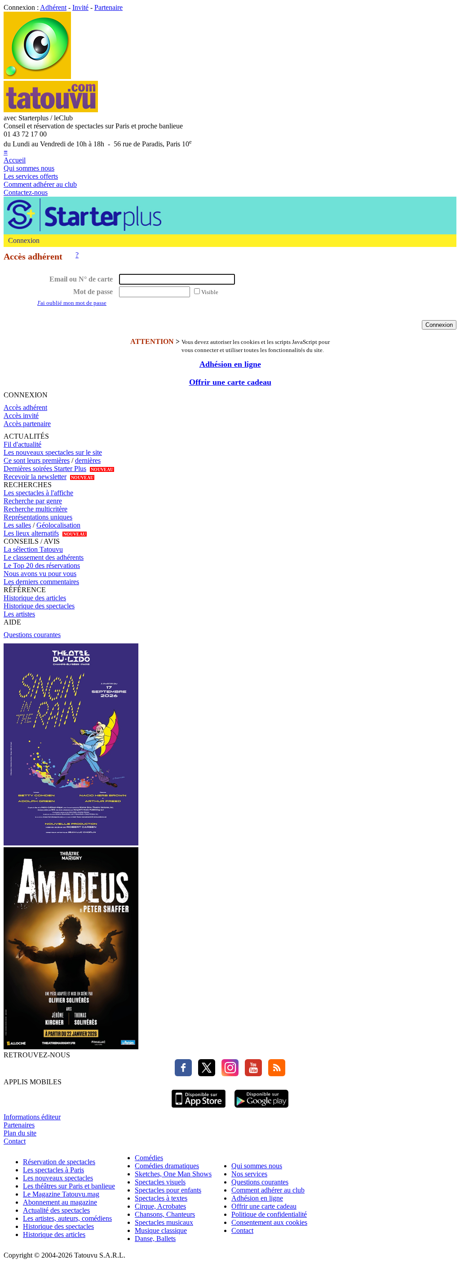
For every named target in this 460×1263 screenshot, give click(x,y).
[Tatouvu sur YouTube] (251, 1074)
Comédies (149, 1158)
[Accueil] (37, 76)
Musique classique (161, 1230)
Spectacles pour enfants (168, 1190)
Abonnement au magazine (60, 1202)
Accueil (15, 160)
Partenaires (19, 1125)
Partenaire (108, 7)
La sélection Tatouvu (33, 549)
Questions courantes (32, 634)
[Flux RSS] (274, 1074)
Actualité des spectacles (56, 1210)
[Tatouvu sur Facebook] (183, 1074)
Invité (80, 7)
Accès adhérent (25, 407)
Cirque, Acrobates (160, 1206)
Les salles (17, 525)
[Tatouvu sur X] (204, 1074)
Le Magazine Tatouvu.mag (61, 1194)
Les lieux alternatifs (31, 533)
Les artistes (19, 614)
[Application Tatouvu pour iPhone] (198, 1109)
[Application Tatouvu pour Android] (261, 1109)
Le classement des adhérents (44, 557)
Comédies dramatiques (167, 1166)
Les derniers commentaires (41, 581)
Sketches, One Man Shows (173, 1174)
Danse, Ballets (155, 1238)
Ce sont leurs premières (37, 460)
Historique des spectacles (39, 606)
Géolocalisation (58, 525)
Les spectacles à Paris (53, 1170)
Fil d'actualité (22, 444)
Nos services (249, 1174)
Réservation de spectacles (59, 1162)
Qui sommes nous (29, 168)
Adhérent (53, 7)
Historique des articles (35, 598)
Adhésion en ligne (230, 364)
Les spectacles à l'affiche (38, 493)
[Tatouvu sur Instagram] (228, 1074)
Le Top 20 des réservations (42, 565)
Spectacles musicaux (164, 1222)
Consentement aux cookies (269, 1222)
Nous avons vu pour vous (40, 573)
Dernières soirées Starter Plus (45, 468)
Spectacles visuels (160, 1182)
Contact (15, 1141)
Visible (209, 292)
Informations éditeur (32, 1117)
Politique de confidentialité (269, 1214)
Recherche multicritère (35, 509)
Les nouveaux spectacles (58, 1178)
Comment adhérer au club (40, 184)
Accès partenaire (27, 423)
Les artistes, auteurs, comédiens (67, 1218)
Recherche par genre (33, 501)
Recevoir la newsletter (35, 476)
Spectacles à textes (161, 1198)
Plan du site (20, 1133)
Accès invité (21, 415)
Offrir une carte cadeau (230, 382)
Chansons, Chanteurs (165, 1214)
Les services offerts (31, 176)
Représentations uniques (38, 517)
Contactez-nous (26, 192)
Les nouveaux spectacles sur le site (53, 452)
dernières (88, 460)
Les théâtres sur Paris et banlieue (69, 1186)
